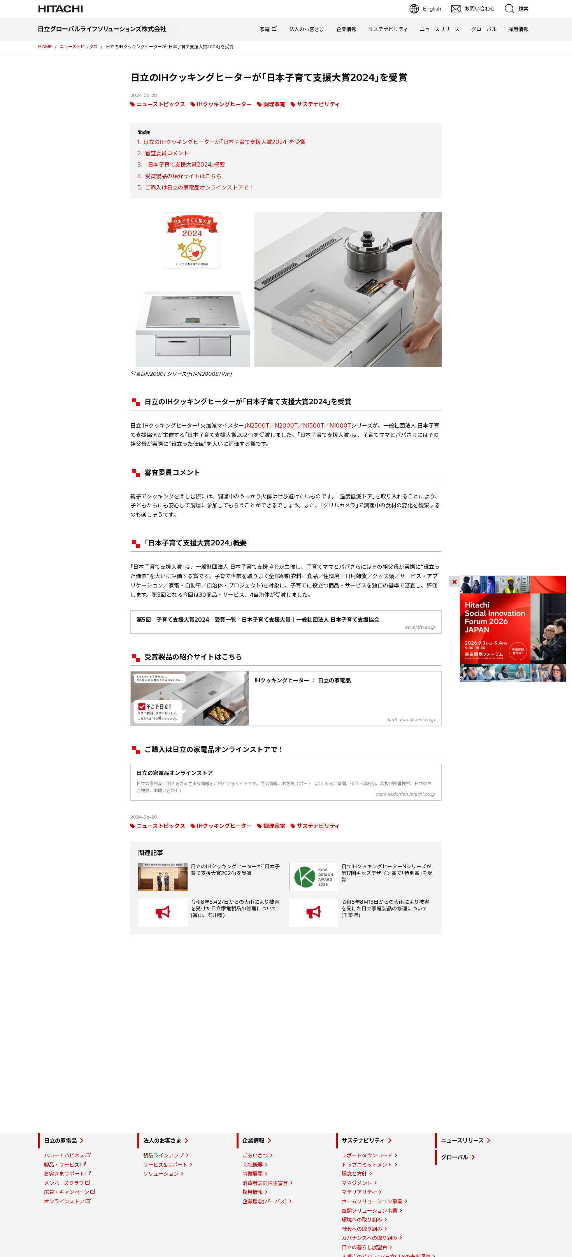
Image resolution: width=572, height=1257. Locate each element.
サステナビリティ (388, 29)
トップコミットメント (367, 1165)
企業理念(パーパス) (264, 1201)
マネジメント (357, 1183)
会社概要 (252, 1165)
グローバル (484, 29)
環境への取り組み (362, 1220)
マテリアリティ (359, 1192)
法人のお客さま (307, 29)
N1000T (340, 425)
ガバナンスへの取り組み (369, 1238)
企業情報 (346, 29)
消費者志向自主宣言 (265, 1183)
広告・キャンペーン (66, 1192)
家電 (265, 29)
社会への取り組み (362, 1229)
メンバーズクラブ (64, 1183)
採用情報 (518, 29)
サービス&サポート (165, 1165)
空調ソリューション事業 (369, 1211)
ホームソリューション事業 (372, 1201)
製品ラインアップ (163, 1155)
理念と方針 (354, 1174)
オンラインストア (64, 1201)
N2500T (258, 425)
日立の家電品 (60, 1140)
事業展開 (252, 1174)
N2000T (286, 425)
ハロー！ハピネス (64, 1155)
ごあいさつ (255, 1155)
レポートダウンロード (367, 1155)
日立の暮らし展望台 (364, 1247)
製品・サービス (61, 1165)
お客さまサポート (64, 1174)
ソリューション (161, 1174)
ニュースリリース (440, 29)
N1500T (313, 425)
